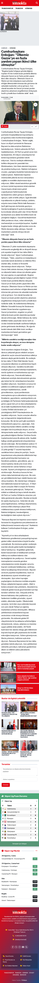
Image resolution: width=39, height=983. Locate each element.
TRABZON (19, 8)
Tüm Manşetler (27, 960)
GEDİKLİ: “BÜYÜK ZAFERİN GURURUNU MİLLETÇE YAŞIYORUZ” (10, 753)
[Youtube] (23, 947)
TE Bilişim (24, 980)
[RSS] (26, 947)
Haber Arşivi (26, 965)
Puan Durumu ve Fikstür (9, 961)
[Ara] (37, 3)
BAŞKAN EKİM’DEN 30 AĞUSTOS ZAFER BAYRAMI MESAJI (9, 732)
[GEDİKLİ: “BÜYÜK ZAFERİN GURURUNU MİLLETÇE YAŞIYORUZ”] (10, 745)
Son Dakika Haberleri (11, 965)
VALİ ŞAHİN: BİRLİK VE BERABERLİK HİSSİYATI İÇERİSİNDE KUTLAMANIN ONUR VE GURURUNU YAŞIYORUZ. (28, 734)
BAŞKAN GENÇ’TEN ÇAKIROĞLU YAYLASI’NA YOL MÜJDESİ (9, 714)
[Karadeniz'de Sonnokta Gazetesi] (19, 3)
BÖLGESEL (16, 975)
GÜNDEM (28, 8)
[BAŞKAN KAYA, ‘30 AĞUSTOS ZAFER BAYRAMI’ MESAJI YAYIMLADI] (28, 745)
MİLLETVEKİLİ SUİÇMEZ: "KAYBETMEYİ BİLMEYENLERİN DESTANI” (28, 714)
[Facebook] (12, 947)
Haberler (4, 48)
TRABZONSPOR (7, 8)
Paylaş (6, 126)
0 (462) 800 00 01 (20, 935)
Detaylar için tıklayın (19, 844)
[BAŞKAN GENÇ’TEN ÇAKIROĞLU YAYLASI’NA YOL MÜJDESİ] (10, 706)
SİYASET (31, 972)
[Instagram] (19, 947)
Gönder (6, 785)
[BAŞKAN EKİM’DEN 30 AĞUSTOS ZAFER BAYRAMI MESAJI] (10, 724)
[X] (16, 947)
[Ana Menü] (2, 3)
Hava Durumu (9, 956)
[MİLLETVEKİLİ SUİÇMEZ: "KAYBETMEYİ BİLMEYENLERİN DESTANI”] (28, 706)
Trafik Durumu (27, 956)
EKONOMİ (23, 975)
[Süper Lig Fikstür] (36, 851)
